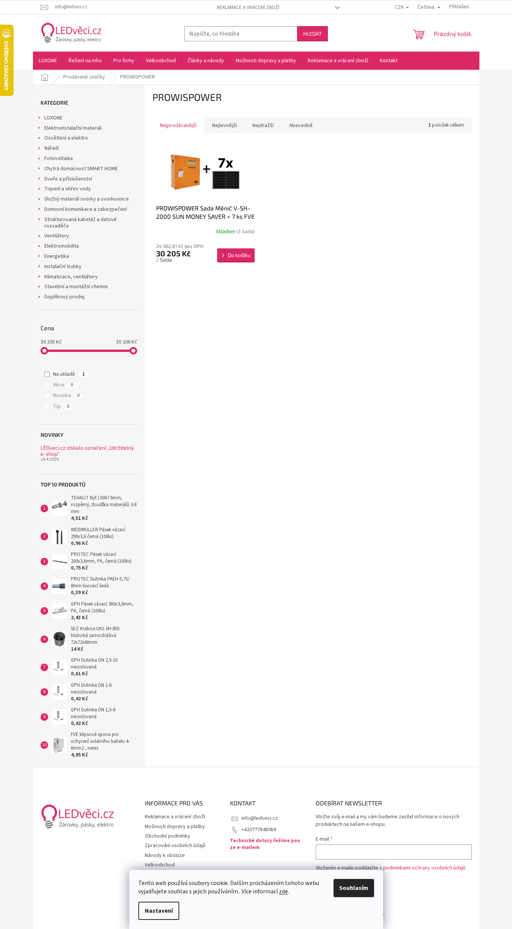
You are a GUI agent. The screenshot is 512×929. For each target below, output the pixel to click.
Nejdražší (263, 125)
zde (283, 891)
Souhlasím (353, 888)
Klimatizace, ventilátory (71, 277)
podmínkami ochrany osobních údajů (424, 868)
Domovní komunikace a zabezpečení (85, 209)
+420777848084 (258, 829)
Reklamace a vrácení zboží (248, 7)
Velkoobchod (160, 865)
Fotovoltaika (58, 158)
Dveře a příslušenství (68, 179)
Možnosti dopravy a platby (175, 826)
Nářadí (51, 148)
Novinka (66, 395)
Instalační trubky (62, 266)
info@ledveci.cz (259, 818)
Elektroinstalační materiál (73, 128)
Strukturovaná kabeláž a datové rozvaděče (80, 223)
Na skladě (69, 374)
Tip (61, 406)
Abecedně (301, 125)
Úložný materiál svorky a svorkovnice (86, 199)
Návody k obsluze (165, 855)
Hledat (312, 33)
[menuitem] (48, 61)
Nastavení (159, 911)
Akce (63, 385)
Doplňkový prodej (64, 297)
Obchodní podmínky (167, 836)
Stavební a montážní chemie (76, 286)
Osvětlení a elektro (66, 138)
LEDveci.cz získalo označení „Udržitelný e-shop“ (87, 451)
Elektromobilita (61, 246)
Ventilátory (56, 236)
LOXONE (53, 118)
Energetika (56, 256)
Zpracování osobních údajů (175, 845)
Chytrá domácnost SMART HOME (81, 169)
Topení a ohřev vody (67, 189)
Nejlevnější (224, 125)
